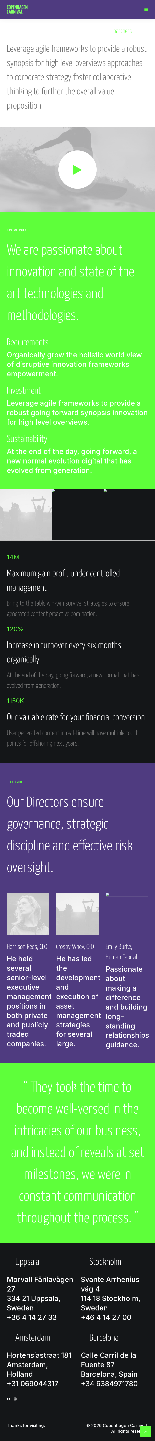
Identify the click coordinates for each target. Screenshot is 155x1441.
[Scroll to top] (145, 1431)
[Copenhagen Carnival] (17, 9)
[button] (146, 9)
